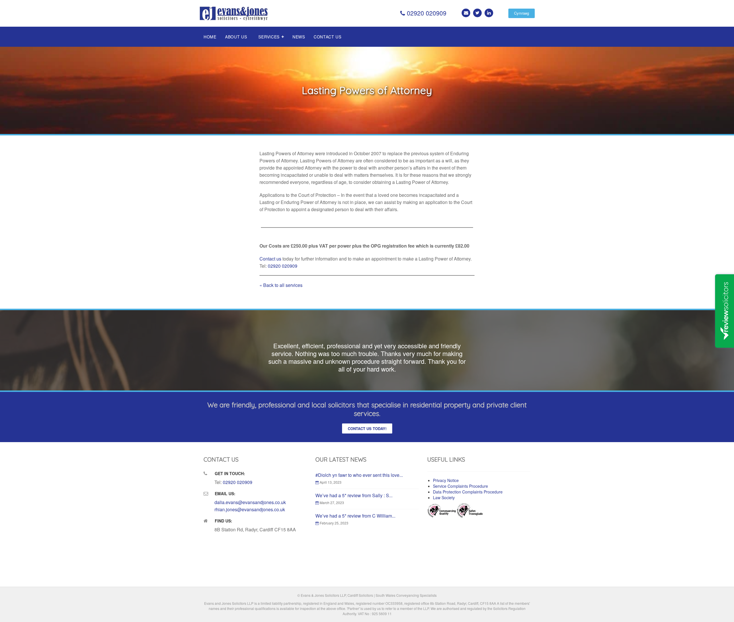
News (298, 37)
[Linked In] (489, 13)
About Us (236, 37)
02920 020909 (425, 13)
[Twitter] (477, 13)
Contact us (270, 258)
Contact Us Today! (367, 428)
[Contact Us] (466, 13)
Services (269, 37)
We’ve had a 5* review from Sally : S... (354, 495)
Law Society (444, 497)
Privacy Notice (446, 480)
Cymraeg (521, 13)
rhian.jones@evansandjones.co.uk (249, 509)
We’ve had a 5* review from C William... (355, 515)
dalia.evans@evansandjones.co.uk (250, 502)
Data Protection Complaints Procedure (468, 492)
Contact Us (327, 37)
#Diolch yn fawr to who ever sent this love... (359, 475)
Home (210, 37)
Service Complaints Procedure (460, 486)
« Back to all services (280, 285)
